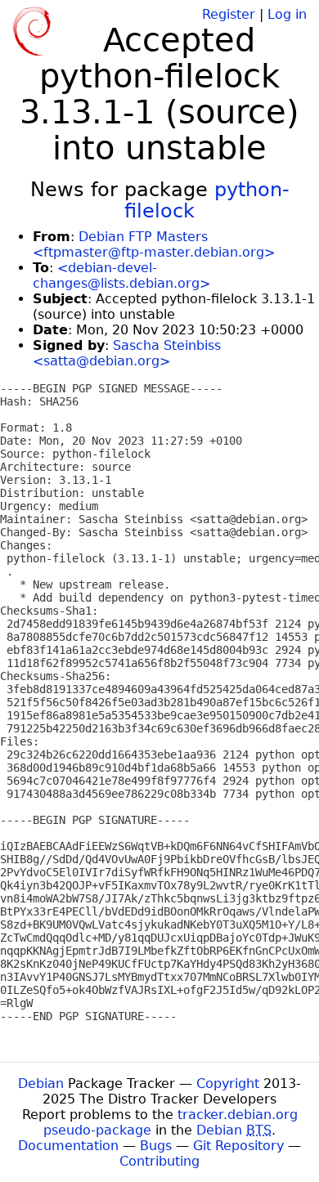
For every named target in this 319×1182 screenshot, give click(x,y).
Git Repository (238, 1145)
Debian (41, 1083)
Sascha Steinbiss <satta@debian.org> (127, 353)
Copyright (227, 1083)
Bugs (156, 1145)
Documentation (68, 1145)
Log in (287, 14)
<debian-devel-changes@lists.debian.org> (121, 275)
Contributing (159, 1161)
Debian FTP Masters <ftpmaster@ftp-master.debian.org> (154, 244)
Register (228, 14)
